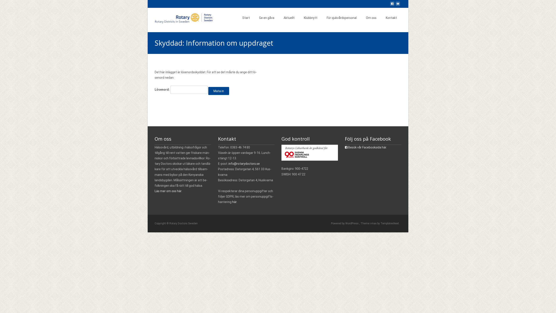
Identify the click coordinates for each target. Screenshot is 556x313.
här (234, 202)
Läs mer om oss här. (168, 191)
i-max (373, 223)
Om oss (371, 18)
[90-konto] (309, 152)
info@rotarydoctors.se (244, 163)
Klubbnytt (310, 18)
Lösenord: (162, 89)
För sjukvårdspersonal (342, 18)
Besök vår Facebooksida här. (367, 147)
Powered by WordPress (345, 223)
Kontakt (391, 18)
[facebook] (392, 5)
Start (246, 18)
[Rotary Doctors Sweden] (181, 16)
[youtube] (398, 5)
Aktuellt (289, 18)
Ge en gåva (266, 18)
